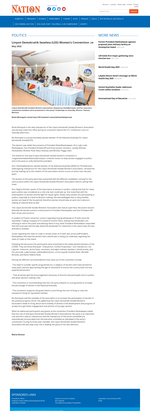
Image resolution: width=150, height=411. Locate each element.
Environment (54, 19)
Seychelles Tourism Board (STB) (109, 398)
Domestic (19, 19)
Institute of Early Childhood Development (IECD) (28, 401)
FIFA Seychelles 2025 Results (112, 19)
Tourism (66, 19)
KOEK (100, 401)
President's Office (18, 398)
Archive (129, 4)
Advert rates (121, 4)
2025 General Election (24, 24)
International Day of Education (112, 98)
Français (84, 19)
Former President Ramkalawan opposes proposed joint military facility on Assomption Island (117, 44)
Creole (94, 19)
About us (106, 4)
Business (42, 19)
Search (134, 11)
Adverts (83, 24)
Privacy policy (136, 5)
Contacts (113, 4)
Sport (75, 19)
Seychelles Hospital (18, 403)
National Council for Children (65, 398)
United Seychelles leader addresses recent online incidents (115, 88)
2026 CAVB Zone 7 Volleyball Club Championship (57, 24)
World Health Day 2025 (109, 67)
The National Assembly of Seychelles (68, 403)
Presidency (31, 19)
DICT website (59, 401)
